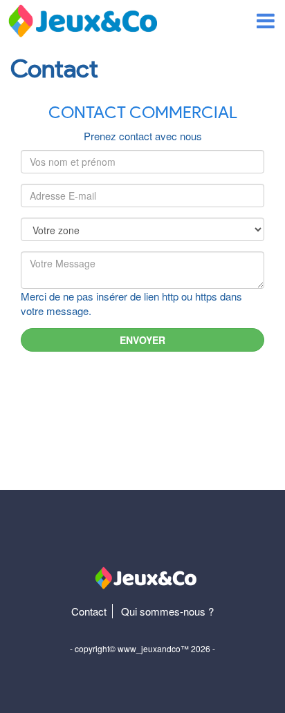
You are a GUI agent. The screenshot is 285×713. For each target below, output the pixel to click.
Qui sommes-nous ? (167, 611)
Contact (89, 611)
